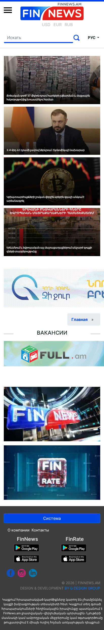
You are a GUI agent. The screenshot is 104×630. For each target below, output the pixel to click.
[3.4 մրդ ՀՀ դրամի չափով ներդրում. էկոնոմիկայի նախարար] (52, 130)
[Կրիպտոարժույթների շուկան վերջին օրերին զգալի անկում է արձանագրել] (52, 180)
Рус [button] (92, 37)
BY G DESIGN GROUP (82, 588)
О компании (19, 530)
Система (52, 518)
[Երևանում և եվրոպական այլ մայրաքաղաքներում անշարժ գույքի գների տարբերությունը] (52, 231)
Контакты (40, 530)
